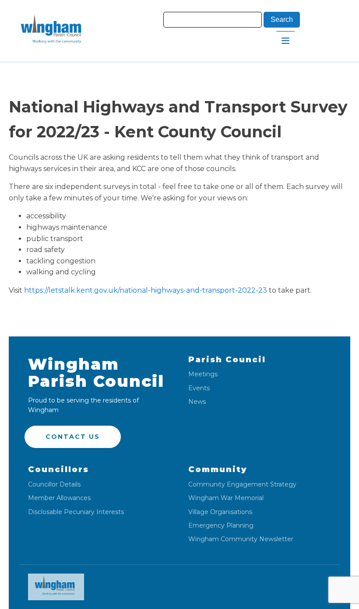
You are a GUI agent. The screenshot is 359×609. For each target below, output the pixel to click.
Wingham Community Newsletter (240, 539)
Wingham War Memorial (226, 498)
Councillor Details (54, 484)
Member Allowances (59, 498)
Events (199, 388)
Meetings (203, 374)
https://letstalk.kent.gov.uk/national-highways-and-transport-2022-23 (145, 290)
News (197, 402)
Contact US (73, 437)
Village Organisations (220, 512)
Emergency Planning (220, 525)
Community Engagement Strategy (242, 484)
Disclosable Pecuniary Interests (76, 512)
